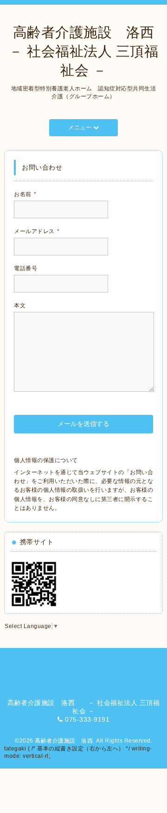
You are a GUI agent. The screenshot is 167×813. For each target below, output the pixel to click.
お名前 (25, 194)
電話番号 (25, 268)
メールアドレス (36, 231)
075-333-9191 (87, 719)
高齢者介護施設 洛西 (64, 740)
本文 (20, 305)
